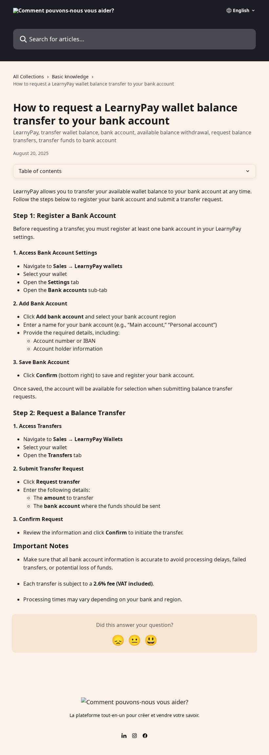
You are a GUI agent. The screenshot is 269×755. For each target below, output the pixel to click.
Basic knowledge (70, 76)
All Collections (28, 76)
